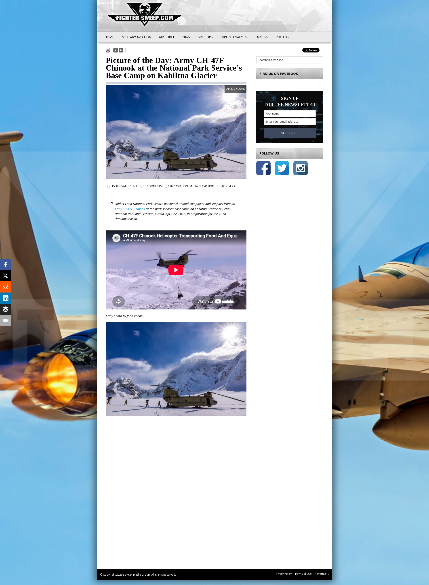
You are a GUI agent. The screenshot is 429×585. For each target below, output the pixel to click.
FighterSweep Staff (124, 186)
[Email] (5, 320)
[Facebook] (5, 264)
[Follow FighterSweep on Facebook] (263, 169)
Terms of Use (303, 574)
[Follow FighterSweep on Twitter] (282, 169)
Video (232, 186)
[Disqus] (176, 498)
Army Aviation (178, 186)
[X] (5, 275)
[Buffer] (5, 309)
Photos (221, 186)
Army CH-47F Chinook (130, 209)
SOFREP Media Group (136, 575)
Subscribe (289, 133)
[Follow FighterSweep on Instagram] (300, 169)
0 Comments (153, 186)
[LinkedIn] (5, 298)
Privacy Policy (283, 574)
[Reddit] (5, 286)
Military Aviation (202, 186)
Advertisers (322, 574)
